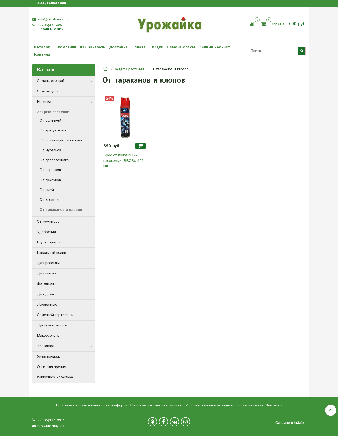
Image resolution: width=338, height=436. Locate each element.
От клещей (49, 199)
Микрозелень (48, 335)
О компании (65, 47)
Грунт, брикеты (50, 242)
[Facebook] (163, 421)
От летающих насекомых (61, 140)
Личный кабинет (214, 47)
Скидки (156, 47)
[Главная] (105, 69)
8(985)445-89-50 (52, 25)
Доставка (118, 47)
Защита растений (129, 69)
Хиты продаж (48, 356)
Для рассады (48, 263)
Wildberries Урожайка (55, 377)
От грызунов (50, 180)
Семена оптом (181, 47)
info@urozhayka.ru (52, 19)
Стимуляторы (48, 221)
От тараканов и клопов (61, 209)
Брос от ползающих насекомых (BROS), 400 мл (123, 161)
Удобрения (46, 232)
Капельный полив (51, 252)
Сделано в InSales (290, 423)
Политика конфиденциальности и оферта (91, 405)
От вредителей (53, 130)
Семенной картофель (55, 315)
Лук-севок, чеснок (52, 325)
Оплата (139, 47)
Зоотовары (46, 346)
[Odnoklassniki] (152, 421)
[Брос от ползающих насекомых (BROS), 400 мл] (125, 118)
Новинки (44, 101)
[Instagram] (185, 421)
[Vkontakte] (174, 421)
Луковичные (47, 304)
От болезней (50, 120)
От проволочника (54, 160)
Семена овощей (50, 80)
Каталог (42, 47)
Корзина (42, 54)
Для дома (45, 294)
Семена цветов (50, 91)
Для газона (46, 273)
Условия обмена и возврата (209, 405)
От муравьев (50, 150)
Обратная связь (249, 405)
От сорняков (50, 170)
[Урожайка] (169, 23)
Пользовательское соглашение (156, 405)
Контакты (274, 405)
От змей (47, 190)
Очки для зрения (51, 367)
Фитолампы (46, 284)
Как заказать (93, 47)
